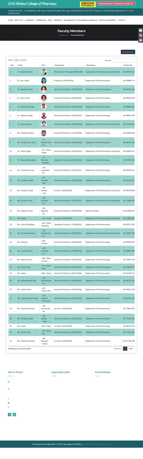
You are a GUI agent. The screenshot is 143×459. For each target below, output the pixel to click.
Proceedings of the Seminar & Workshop (81, 20)
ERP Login (41, 11)
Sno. (12, 65)
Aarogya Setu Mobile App (62, 382)
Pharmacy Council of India (62, 397)
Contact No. (127, 65)
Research (58, 20)
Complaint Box (30, 11)
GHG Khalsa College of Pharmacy (32, 3)
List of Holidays (59, 417)
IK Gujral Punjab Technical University (66, 401)
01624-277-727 (17, 398)
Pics (43, 65)
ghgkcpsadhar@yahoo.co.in (21, 403)
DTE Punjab (57, 409)
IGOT (55, 386)
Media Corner (14, 13)
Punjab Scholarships (60, 421)
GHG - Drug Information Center (65, 413)
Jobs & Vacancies (77, 11)
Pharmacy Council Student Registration (109, 11)
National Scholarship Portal (63, 429)
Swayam (56, 425)
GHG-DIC (89, 11)
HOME (10, 20)
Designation (59, 65)
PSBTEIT (56, 405)
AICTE (55, 394)
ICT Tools (129, 11)
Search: (108, 60)
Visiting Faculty (128, 52)
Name (20, 65)
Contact (121, 20)
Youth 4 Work (58, 433)
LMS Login (65, 11)
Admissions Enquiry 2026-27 (116, 3)
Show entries (17, 60)
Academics (63, 35)
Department (90, 65)
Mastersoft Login (53, 11)
